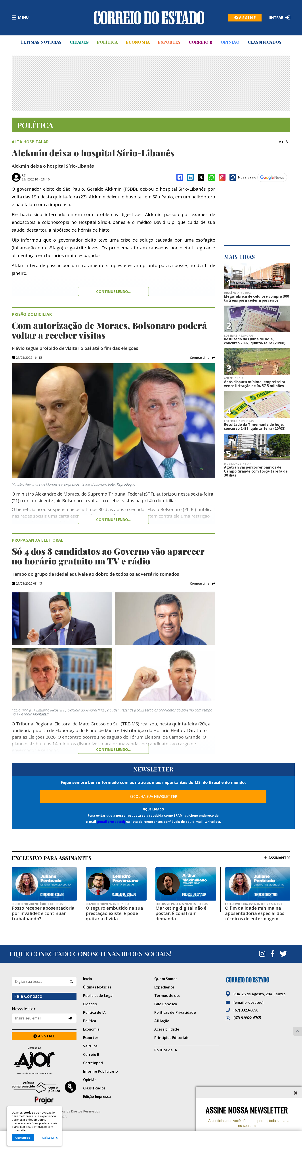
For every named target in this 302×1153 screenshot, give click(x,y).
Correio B (200, 42)
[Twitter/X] (201, 177)
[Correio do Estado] (258, 980)
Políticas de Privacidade (175, 1012)
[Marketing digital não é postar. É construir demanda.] (185, 884)
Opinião (230, 42)
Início (87, 979)
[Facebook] (179, 177)
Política (107, 42)
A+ (281, 141)
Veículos (90, 1046)
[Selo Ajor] (44, 1060)
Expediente (164, 987)
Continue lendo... (113, 291)
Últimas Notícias (40, 42)
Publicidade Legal (98, 996)
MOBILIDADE (237, 464)
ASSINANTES (279, 857)
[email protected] (111, 822)
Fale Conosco (165, 1004)
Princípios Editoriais (171, 1038)
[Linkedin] (190, 177)
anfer (233, 378)
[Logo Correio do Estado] (149, 17)
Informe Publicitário (100, 1071)
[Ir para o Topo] (297, 1031)
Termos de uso (167, 996)
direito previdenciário (37, 904)
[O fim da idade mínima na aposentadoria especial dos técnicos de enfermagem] (257, 884)
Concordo (22, 1138)
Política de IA (94, 1012)
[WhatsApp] (211, 177)
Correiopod (93, 1063)
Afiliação (161, 1021)
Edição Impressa (97, 1097)
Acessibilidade (166, 1029)
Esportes (169, 42)
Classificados (265, 42)
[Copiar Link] (232, 177)
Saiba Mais (50, 1137)
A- (287, 141)
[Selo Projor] (44, 1092)
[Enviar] (70, 1018)
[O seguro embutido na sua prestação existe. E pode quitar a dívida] (116, 884)
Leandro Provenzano (107, 904)
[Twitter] (283, 953)
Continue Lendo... (113, 519)
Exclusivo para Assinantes (181, 904)
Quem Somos (165, 979)
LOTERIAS (239, 335)
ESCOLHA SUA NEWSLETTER (153, 796)
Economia (138, 42)
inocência (237, 293)
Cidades (79, 42)
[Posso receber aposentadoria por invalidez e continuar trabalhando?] (44, 884)
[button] (202, 357)
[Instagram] (222, 177)
